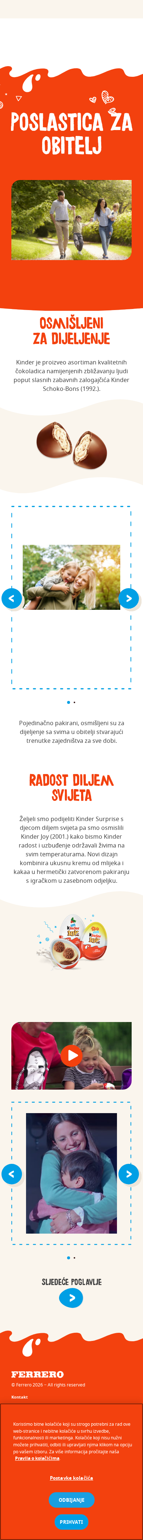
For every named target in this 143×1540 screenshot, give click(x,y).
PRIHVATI (71, 1522)
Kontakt (19, 1397)
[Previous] (13, 597)
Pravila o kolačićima (37, 1458)
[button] (71, 1056)
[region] (71, 1471)
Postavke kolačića (71, 1478)
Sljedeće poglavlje (72, 1282)
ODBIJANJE (71, 1500)
